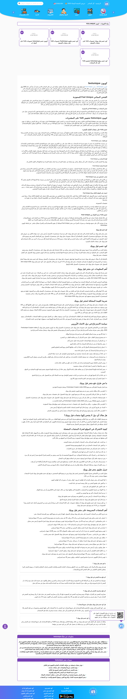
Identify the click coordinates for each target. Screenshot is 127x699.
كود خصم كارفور (48, 696)
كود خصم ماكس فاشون (28, 693)
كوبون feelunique (102, 86)
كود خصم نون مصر (48, 691)
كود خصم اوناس (28, 696)
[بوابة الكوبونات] (107, 4)
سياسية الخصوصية (66, 691)
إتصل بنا (66, 688)
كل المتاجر (91, 3)
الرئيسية (98, 3)
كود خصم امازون (48, 693)
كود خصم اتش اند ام (28, 688)
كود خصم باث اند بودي (28, 691)
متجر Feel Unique (90, 86)
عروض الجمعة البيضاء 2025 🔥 (75, 3)
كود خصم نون (49, 688)
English (59, 3)
